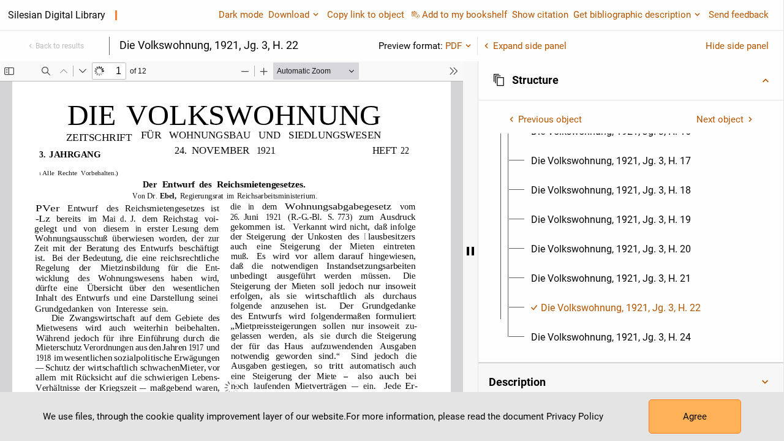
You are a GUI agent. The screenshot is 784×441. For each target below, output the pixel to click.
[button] (630, 80)
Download (288, 14)
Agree (695, 416)
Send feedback (739, 14)
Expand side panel (530, 45)
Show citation (540, 14)
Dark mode (241, 14)
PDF (453, 45)
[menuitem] (611, 161)
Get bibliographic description (632, 14)
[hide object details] (470, 251)
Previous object (550, 119)
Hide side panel (737, 45)
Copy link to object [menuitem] (365, 14)
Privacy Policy (574, 416)
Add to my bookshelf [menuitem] (464, 14)
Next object (720, 119)
